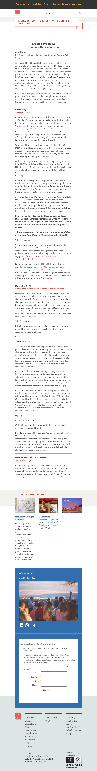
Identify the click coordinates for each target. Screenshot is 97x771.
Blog (27, 742)
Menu (48, 13)
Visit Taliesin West (51, 719)
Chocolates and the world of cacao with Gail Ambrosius (40, 288)
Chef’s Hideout (31, 259)
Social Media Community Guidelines (31, 736)
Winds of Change (23, 460)
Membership (71, 720)
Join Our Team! (73, 727)
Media (28, 720)
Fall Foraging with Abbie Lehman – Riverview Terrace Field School (42, 56)
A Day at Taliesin (22, 112)
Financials (30, 717)
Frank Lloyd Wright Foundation (30, 727)
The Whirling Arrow (29, 494)
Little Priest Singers (44, 278)
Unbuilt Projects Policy (73, 732)
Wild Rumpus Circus (52, 266)
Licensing (70, 717)
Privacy (28, 745)
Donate (69, 723)
